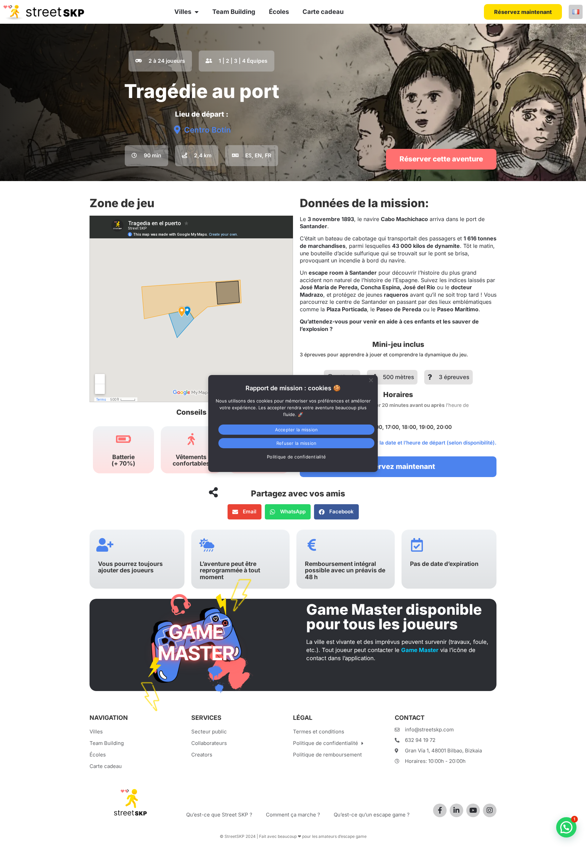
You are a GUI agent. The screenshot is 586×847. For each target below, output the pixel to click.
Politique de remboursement (327, 754)
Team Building (233, 11)
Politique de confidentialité (325, 743)
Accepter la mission (296, 429)
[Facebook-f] (440, 810)
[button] (244, 511)
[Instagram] (489, 810)
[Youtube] (473, 810)
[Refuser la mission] (370, 379)
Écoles (279, 11)
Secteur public (209, 731)
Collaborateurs (209, 743)
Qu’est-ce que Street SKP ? (219, 814)
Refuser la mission (296, 443)
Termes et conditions (318, 731)
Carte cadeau (323, 11)
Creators (201, 754)
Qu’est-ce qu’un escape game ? (372, 814)
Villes (182, 11)
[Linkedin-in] (456, 810)
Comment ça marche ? (293, 814)
